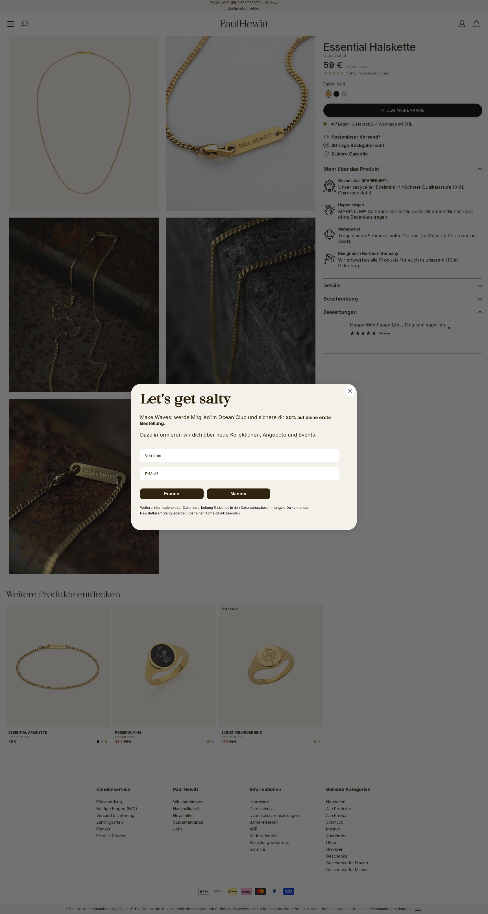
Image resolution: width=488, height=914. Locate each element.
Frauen (171, 493)
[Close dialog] (350, 391)
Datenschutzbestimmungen (263, 507)
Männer (238, 493)
